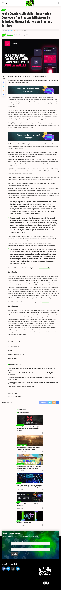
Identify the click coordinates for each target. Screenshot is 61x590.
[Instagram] (13, 569)
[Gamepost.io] (30, 3)
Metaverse (20, 445)
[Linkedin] (18, 569)
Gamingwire (18, 396)
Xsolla (16, 394)
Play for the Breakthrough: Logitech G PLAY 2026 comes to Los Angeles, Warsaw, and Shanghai (29, 486)
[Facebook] (4, 569)
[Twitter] (8, 569)
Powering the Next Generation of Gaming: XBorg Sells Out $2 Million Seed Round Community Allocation (29, 429)
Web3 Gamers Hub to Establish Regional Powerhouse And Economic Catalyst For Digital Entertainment (30, 374)
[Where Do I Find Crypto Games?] (30, 516)
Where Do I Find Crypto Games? (24, 523)
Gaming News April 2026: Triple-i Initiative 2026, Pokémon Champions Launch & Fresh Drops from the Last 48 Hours (33, 383)
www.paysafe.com (21, 334)
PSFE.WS (37, 310)
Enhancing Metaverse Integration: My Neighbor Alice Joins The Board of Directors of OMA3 (29, 467)
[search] (58, 3)
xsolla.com (45, 302)
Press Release (20, 424)
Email (12, 547)
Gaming (19, 483)
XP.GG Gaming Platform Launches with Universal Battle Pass (29, 505)
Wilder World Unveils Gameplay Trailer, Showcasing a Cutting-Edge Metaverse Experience (29, 448)
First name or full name (17, 541)
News (4, 9)
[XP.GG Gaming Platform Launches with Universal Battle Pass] (30, 497)
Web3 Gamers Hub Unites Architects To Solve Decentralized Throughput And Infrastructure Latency (31, 369)
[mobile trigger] (3, 3)
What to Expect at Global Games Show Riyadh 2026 (21, 387)
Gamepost (10, 35)
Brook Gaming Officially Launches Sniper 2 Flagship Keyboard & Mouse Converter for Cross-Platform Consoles (31, 378)
